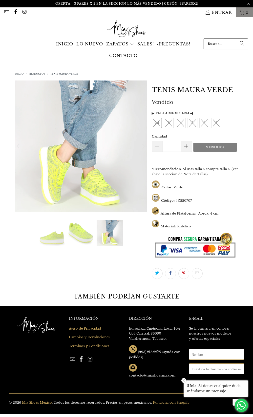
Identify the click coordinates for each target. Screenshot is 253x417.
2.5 (156, 123)
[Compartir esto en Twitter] (157, 273)
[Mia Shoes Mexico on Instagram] (24, 12)
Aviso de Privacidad (85, 328)
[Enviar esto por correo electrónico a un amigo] (197, 273)
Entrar (221, 12)
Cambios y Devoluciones (89, 337)
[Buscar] (242, 44)
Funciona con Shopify (171, 402)
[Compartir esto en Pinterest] (183, 273)
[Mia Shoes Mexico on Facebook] (15, 12)
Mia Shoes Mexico (37, 402)
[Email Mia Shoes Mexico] (6, 12)
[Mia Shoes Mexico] (126, 29)
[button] (120, 44)
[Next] (143, 146)
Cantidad (159, 136)
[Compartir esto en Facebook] (170, 273)
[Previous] (18, 146)
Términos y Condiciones (89, 346)
